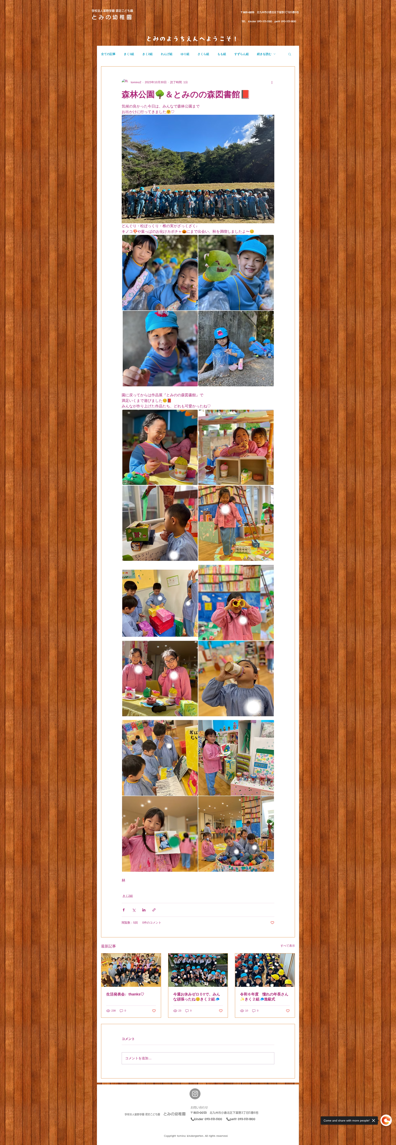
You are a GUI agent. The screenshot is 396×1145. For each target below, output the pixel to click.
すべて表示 (287, 945)
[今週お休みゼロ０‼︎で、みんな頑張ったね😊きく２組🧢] (198, 970)
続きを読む (264, 54)
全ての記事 (108, 54)
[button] (290, 54)
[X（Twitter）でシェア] (134, 910)
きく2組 (147, 54)
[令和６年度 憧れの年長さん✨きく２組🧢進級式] (265, 970)
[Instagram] (195, 1093)
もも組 (221, 54)
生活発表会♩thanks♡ (125, 994)
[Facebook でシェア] (124, 910)
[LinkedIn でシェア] (144, 910)
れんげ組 (166, 54)
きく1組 (129, 54)
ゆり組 (185, 54)
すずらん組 (241, 54)
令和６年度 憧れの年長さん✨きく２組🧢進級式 (264, 996)
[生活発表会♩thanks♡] (131, 970)
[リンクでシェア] (154, 910)
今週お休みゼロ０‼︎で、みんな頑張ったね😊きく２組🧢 (196, 996)
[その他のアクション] (271, 82)
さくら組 (203, 54)
